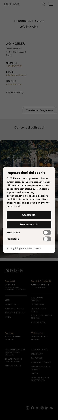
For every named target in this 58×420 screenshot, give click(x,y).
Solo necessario (29, 224)
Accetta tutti (29, 214)
